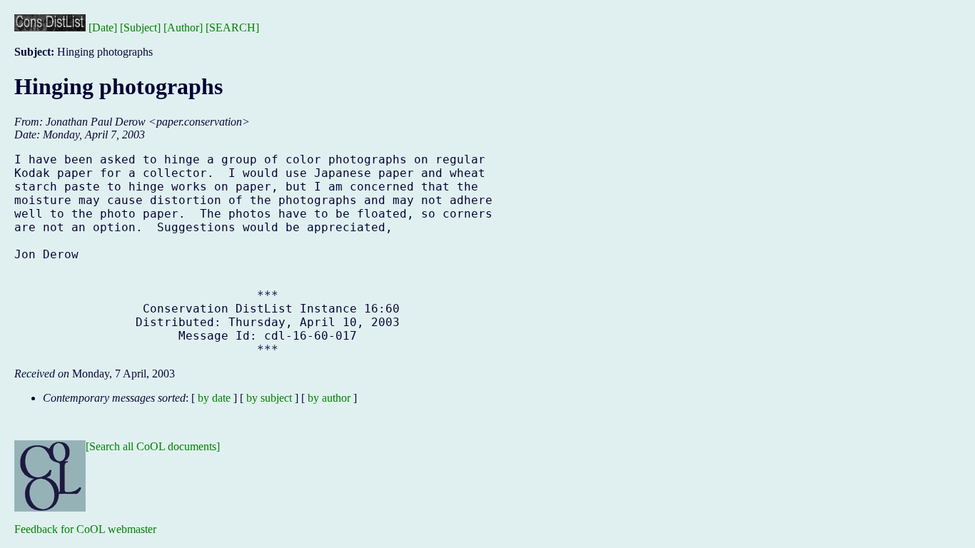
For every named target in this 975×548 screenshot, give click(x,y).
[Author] (183, 27)
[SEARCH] (232, 27)
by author (329, 398)
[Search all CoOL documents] (153, 446)
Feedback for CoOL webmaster (85, 529)
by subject (269, 398)
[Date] (103, 27)
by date (214, 398)
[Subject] (140, 27)
